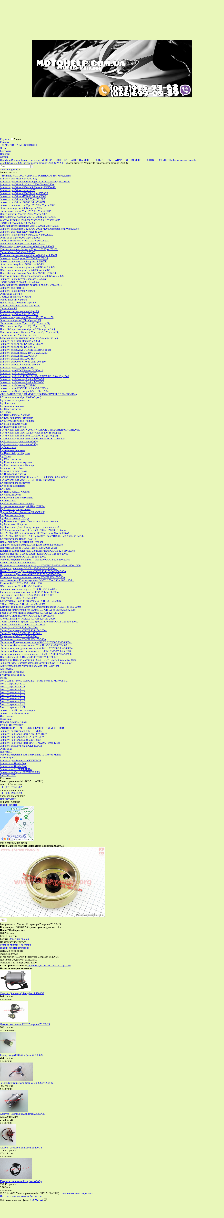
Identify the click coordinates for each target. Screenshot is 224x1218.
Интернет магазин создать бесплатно (20, 1196)
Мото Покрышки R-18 (12, 701)
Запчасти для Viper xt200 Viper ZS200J (21, 231)
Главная (4, 142)
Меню (17, 139)
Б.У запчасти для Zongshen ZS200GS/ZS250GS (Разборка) (32, 438)
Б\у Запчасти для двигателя (15, 509)
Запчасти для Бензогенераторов (17, 710)
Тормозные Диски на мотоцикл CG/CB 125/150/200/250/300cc (34, 645)
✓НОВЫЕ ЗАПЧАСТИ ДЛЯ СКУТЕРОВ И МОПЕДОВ (32, 728)
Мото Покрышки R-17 (12, 698)
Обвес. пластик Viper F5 (13, 299)
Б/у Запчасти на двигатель (14, 400)
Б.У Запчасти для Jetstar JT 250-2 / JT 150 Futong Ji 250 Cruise (34, 476)
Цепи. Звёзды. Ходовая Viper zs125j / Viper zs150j (27, 329)
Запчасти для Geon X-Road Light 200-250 (23, 361)
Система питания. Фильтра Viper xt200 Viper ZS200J (29, 249)
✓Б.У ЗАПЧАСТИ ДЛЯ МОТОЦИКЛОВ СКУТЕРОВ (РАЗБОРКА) (38, 394)
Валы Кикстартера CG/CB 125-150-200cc (23, 556)
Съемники (6, 719)
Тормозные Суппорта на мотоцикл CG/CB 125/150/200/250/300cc (36, 651)
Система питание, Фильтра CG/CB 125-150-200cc (27, 618)
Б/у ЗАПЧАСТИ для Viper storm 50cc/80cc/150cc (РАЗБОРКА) (34, 533)
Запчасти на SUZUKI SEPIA (16, 769)
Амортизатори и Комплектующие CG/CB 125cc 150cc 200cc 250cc (37, 580)
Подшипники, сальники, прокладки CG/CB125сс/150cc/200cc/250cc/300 (40, 565)
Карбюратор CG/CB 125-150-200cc (19, 636)
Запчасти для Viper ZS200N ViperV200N (22, 202)
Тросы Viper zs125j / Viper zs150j (18, 335)
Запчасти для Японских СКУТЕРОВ (20, 760)
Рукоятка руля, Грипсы (12, 674)
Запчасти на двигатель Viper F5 (17, 290)
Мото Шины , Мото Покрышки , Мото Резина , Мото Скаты (34, 680)
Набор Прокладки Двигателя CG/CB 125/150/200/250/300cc (33, 571)
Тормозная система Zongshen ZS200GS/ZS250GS (27, 267)
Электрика (6, 748)
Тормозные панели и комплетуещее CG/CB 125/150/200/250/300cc (37, 654)
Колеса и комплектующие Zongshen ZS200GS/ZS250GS (31, 284)
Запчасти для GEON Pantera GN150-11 (21, 370)
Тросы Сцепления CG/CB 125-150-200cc (22, 624)
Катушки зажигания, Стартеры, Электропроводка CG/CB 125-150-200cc (40, 606)
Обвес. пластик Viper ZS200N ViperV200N (24, 214)
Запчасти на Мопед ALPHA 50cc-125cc (22, 736)
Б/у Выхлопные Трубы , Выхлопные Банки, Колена (29, 521)
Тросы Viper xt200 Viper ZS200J (17, 252)
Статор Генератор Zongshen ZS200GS (21, 1147)
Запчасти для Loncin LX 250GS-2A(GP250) (24, 352)
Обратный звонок (19, 939)
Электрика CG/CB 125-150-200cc (18, 598)
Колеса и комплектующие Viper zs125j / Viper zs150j (29, 338)
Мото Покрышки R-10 (12, 683)
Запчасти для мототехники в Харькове (49, 965)
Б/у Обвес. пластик (10, 409)
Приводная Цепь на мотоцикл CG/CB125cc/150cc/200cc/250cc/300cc (38, 660)
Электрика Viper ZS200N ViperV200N (21, 208)
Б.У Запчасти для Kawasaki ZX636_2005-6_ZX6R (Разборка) (33, 530)
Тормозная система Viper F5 (15, 296)
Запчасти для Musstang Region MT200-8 (22, 382)
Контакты (5, 151)
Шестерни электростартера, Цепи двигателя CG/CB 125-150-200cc (37, 550)
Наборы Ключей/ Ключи (13, 722)
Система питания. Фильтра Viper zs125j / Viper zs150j (29, 332)
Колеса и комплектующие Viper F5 (19, 311)
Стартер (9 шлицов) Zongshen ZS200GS (22, 993)
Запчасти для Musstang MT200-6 (18, 385)
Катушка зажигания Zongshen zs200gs (21, 1181)
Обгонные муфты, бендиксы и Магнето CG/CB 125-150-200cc (35, 559)
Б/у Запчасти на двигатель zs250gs (19, 444)
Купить (4, 939)
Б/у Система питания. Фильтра (17, 420)
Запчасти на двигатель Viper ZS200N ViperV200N (28, 205)
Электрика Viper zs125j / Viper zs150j (20, 320)
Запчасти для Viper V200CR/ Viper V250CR (24, 193)
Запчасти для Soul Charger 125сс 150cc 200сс (25, 391)
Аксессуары (6, 668)
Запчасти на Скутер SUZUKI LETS (20, 772)
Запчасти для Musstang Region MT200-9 (22, 379)
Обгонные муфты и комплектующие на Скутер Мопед (30, 754)
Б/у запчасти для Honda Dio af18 (18, 538)
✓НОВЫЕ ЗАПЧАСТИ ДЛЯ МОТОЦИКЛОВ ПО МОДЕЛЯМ (35, 175)
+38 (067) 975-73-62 (11, 787)
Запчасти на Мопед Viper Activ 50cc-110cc (23, 734)
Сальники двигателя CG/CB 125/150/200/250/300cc (28, 568)
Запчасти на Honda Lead (13, 766)
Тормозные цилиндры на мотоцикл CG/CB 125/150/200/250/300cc (37, 648)
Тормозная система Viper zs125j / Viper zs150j (25, 323)
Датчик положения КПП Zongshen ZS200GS (25, 1024)
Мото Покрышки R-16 (12, 695)
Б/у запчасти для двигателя (15, 482)
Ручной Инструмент (11, 724)
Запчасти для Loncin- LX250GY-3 (18, 346)
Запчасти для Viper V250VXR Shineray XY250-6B (28, 187)
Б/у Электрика (8, 403)
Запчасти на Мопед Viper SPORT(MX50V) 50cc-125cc (30, 742)
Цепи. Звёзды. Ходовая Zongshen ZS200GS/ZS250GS (29, 273)
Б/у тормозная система (12, 406)
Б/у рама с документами (13, 423)
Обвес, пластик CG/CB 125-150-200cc (21, 586)
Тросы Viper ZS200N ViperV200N (18, 222)
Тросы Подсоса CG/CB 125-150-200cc (21, 633)
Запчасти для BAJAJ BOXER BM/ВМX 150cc (25, 349)
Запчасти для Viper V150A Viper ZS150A (22, 199)
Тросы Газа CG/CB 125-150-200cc (19, 627)
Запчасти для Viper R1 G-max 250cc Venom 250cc (27, 184)
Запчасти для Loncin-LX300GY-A (18, 355)
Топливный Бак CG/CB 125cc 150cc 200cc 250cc (27, 595)
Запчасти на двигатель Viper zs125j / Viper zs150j (27, 317)
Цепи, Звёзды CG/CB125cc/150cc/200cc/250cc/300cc (29, 657)
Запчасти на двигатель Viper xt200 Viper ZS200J (26, 234)
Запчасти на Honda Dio (13, 763)
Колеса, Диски (8, 757)
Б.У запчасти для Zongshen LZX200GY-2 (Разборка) (29, 435)
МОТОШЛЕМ (8, 775)
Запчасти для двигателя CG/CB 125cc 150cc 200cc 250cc (31, 544)
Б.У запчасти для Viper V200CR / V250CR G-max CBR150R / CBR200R (40, 429)
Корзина (5, 139)
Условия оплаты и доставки (15, 944)
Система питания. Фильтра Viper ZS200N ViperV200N (30, 219)
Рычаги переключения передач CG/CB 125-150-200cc (30, 592)
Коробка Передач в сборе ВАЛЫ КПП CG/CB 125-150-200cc (34, 553)
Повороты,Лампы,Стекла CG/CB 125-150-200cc (27, 615)
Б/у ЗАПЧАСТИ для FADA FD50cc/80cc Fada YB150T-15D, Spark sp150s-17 (42, 536)
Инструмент (7, 716)
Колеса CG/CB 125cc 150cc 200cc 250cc (22, 583)
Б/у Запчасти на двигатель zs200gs (19, 441)
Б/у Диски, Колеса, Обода (14, 518)
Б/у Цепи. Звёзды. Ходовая (15, 414)
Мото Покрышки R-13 (12, 686)
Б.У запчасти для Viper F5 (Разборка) (20, 397)
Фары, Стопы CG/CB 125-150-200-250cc (22, 603)
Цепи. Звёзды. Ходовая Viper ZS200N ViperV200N (28, 217)
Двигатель (6, 751)
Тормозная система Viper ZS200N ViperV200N (26, 211)
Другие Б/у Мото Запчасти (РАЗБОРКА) (22, 512)
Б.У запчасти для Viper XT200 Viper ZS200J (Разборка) (30, 432)
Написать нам (8, 798)
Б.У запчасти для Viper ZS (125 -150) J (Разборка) (27, 479)
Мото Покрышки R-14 (12, 689)
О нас (3, 148)
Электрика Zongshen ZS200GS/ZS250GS (22, 264)
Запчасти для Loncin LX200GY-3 (18, 373)
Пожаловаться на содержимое (76, 1193)
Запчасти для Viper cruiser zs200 (17, 190)
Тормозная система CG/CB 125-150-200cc (23, 639)
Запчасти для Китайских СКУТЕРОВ (21, 745)
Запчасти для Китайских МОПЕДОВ (21, 731)
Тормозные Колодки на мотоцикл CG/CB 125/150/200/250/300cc (36, 642)
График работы (8, 804)
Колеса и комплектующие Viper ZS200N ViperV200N (29, 225)
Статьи (4, 156)
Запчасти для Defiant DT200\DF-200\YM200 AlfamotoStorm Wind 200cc (39, 228)
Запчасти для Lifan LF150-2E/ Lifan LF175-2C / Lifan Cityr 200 (34, 376)
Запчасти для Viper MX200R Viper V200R (23, 196)
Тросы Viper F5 (8, 308)
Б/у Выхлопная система (13, 426)
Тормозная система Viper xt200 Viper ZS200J (24, 240)
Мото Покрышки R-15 (12, 692)
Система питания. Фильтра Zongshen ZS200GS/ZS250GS (32, 276)
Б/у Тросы (5, 412)
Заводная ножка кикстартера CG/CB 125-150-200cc (28, 589)
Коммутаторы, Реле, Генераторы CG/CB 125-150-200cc (30, 600)
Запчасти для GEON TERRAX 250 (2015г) (24, 388)
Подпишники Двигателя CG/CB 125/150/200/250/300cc (30, 574)
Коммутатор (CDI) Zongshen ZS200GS (21, 1055)
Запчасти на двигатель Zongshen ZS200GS (23, 261)
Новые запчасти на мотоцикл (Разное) (21, 541)
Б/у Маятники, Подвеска (14, 524)
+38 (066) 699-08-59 (11, 793)
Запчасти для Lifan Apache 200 (17, 367)
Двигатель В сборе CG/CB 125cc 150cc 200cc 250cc (28, 547)
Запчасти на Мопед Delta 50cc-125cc (20, 739)
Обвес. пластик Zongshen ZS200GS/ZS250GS (25, 270)
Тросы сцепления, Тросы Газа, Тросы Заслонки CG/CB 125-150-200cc (39, 621)
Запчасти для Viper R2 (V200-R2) (18, 178)
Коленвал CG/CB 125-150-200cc (18, 562)
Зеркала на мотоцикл (12, 671)
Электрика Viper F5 (11, 293)
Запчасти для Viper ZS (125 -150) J (19, 314)
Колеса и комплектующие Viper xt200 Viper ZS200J (28, 255)
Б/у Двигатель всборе (12, 515)
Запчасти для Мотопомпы (14, 713)
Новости (5, 154)
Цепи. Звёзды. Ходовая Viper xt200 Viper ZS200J (27, 246)
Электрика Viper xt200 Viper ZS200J (20, 237)
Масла (3, 677)
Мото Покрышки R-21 (12, 707)
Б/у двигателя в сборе (12, 468)
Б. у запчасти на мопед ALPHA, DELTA (22, 506)
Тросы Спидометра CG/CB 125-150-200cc (23, 630)
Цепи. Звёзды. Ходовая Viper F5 (18, 302)
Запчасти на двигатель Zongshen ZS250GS (23, 279)
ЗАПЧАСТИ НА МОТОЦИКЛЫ (18, 145)
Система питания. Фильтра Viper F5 (20, 305)
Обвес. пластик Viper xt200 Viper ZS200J (22, 243)
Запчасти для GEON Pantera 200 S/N (20, 364)
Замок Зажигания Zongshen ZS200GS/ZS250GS (26, 1083)
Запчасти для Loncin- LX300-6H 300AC (22, 343)
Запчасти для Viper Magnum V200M (20, 341)
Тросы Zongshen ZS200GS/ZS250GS (20, 281)
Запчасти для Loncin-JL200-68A (17, 358)
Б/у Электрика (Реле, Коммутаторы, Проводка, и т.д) (29, 527)
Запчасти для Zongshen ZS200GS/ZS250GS (24, 258)
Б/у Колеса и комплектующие (16, 417)
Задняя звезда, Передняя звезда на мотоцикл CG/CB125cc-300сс (35, 662)
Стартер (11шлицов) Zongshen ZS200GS (22, 1113)
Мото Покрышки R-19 (12, 704)
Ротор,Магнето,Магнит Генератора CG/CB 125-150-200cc (32, 612)
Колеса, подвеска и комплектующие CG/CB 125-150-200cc (32, 577)
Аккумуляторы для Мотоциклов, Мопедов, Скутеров (30, 665)
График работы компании (14, 947)
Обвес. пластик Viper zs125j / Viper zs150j (23, 326)
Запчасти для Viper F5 (12, 287)
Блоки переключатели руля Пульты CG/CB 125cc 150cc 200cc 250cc (37, 609)
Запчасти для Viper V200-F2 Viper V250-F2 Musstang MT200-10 (35, 181)
